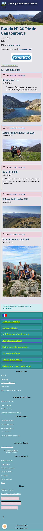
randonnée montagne (9, 65)
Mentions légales (21, 525)
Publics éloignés (6, 479)
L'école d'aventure (7, 424)
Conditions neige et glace (11, 503)
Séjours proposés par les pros (11, 390)
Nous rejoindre (6, 405)
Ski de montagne (6, 471)
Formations (5, 386)
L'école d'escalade (7, 420)
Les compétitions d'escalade (10, 436)
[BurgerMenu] (4, 7)
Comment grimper (12, 450)
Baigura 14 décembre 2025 (15, 199)
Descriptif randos (14, 45)
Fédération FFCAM (7, 490)
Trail (3, 483)
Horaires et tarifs (11, 452)
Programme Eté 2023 (8, 383)
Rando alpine (5, 464)
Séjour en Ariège (11, 80)
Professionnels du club (10, 498)
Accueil (3, 375)
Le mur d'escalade (7, 447)
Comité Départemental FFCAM (11, 494)
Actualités (4, 379)
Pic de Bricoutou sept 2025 (16, 239)
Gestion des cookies (21, 528)
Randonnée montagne (17, 75)
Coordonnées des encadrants (11, 412)
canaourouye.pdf (25, 49)
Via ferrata (4, 475)
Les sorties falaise (7, 428)
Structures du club (7, 401)
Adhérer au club (6, 409)
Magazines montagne (10, 508)
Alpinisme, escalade (7, 468)
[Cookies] (4, 526)
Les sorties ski (6, 432)
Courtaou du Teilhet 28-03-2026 (19, 133)
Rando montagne (6, 460)
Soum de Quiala (10, 172)
